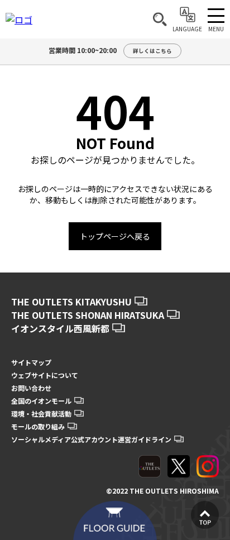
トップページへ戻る (115, 236)
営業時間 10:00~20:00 (110, 50)
